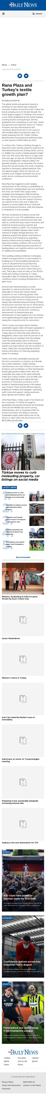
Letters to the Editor (32, 1085)
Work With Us (29, 1082)
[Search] (34, 14)
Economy (22, 1058)
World (6, 1061)
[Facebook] (20, 76)
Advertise (6, 1089)
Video (6, 1065)
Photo (20, 1065)
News (4, 65)
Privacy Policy (7, 1082)
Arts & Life (22, 1061)
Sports (35, 1061)
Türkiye (7, 1058)
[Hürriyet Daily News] (23, 5)
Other (13, 65)
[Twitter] (26, 76)
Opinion (35, 1058)
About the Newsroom (11, 1085)
